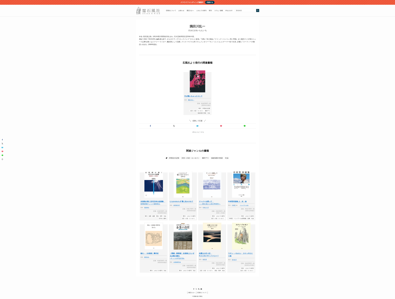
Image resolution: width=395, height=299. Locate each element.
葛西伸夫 (146, 207)
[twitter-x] (196, 289)
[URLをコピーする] (2, 159)
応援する (210, 2)
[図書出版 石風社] (148, 10)
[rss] (199, 289)
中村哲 (234, 205)
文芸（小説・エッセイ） (191, 158)
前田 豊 (205, 259)
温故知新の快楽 (217, 158)
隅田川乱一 (191, 100)
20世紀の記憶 (174, 158)
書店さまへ (191, 292)
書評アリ (205, 158)
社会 (226, 158)
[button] (150, 126)
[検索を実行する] (257, 10)
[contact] (201, 289)
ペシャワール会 (244, 205)
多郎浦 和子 (176, 205)
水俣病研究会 (177, 262)
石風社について (202, 292)
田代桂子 (234, 259)
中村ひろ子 (206, 207)
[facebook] (194, 289)
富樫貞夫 (146, 257)
